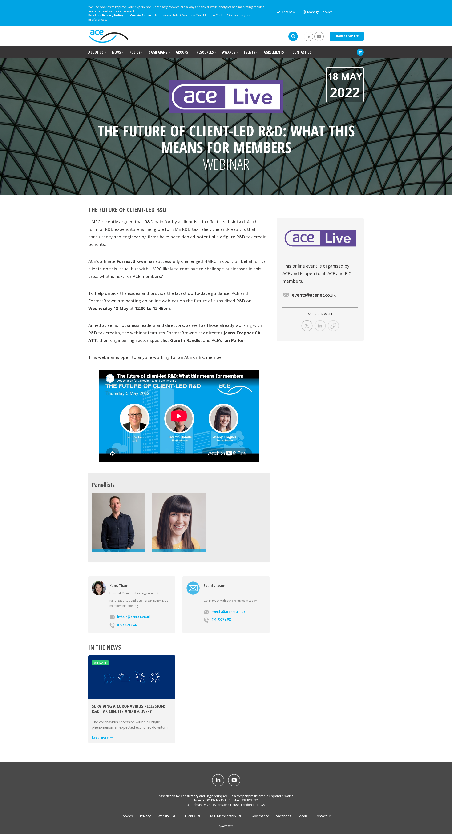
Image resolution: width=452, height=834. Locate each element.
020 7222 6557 (221, 619)
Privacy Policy (112, 15)
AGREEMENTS (274, 52)
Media (303, 816)
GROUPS (182, 52)
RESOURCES (205, 52)
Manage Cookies (320, 12)
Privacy (145, 816)
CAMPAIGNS (158, 52)
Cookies (127, 816)
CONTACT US (301, 52)
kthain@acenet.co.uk (134, 616)
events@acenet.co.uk (228, 611)
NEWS (116, 52)
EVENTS (249, 52)
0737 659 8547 (127, 625)
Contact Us (323, 816)
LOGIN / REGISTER (347, 36)
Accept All (289, 12)
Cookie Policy (140, 15)
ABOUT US (96, 52)
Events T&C (194, 816)
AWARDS (228, 52)
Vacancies (283, 816)
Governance (260, 816)
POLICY (134, 52)
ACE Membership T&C (227, 816)
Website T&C (168, 816)
